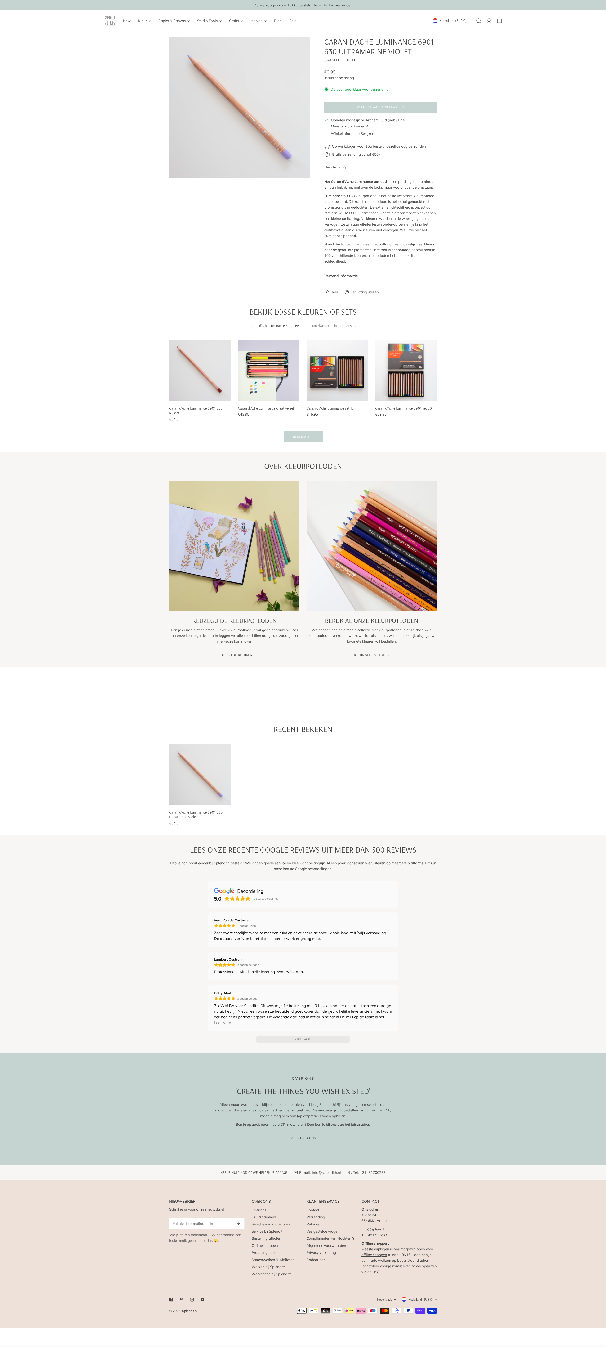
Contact (313, 1210)
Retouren (314, 1224)
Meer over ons (303, 1138)
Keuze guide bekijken (234, 655)
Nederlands (384, 1299)
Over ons (259, 1210)
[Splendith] (110, 20)
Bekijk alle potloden (372, 655)
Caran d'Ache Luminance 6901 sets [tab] (274, 325)
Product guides (264, 1252)
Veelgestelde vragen (323, 1231)
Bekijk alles (303, 437)
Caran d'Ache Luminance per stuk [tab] (332, 325)
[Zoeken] (478, 21)
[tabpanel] (303, 391)
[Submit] (238, 1223)
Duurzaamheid (264, 1217)
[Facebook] (171, 1299)
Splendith (189, 1311)
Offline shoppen (265, 1245)
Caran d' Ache (341, 60)
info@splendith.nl (326, 1172)
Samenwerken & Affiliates (273, 1259)
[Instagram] (192, 1299)
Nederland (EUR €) (453, 20)
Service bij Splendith (268, 1231)
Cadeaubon (316, 1259)
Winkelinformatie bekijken (352, 134)
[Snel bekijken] (227, 395)
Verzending (316, 1217)
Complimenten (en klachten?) (330, 1238)
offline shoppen (374, 1254)
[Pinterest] (181, 1299)
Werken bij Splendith (269, 1267)
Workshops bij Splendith (272, 1274)
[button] (499, 21)
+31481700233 (373, 1172)
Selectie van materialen (271, 1224)
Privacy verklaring (321, 1252)
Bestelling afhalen (266, 1238)
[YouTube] (202, 1299)
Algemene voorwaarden (326, 1245)
